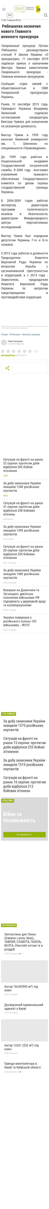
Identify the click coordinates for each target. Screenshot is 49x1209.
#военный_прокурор (31, 334)
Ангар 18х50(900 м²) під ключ (21, 988)
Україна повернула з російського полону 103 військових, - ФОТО (19, 621)
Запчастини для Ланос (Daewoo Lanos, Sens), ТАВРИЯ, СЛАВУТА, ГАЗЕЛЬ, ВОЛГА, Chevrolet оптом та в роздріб (23, 941)
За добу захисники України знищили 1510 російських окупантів (24, 764)
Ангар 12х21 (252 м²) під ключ (21, 1047)
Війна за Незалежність (19, 817)
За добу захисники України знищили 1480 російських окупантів (22, 574)
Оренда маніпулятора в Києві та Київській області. (23, 1065)
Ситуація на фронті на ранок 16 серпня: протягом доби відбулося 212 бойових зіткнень (24, 784)
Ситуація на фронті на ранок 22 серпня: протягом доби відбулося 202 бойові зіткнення (23, 465)
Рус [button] (9, 15)
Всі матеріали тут (24, 834)
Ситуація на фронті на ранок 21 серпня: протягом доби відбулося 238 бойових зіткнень (23, 508)
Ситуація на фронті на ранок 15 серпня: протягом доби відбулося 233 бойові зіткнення (24, 745)
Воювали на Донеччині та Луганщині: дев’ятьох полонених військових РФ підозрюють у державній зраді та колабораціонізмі (24, 597)
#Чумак (4, 334)
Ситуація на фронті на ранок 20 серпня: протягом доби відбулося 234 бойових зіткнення (23, 552)
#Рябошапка (14, 334)
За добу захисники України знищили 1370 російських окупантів (24, 725)
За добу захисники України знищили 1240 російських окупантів (22, 487)
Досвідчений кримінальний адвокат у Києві (23, 1007)
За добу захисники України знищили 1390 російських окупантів (22, 530)
